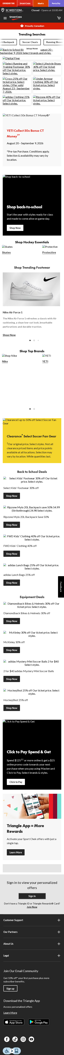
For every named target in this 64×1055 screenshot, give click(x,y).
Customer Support (13, 920)
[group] (31, 304)
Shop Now (15, 227)
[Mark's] (41, 3)
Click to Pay (16, 782)
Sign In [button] (32, 896)
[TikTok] (15, 1039)
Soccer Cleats (30, 42)
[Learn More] (32, 806)
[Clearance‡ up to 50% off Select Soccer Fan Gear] (32, 423)
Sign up (10, 988)
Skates (6, 252)
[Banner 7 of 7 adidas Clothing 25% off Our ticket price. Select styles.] (17, 103)
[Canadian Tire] (8, 3)
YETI (45, 361)
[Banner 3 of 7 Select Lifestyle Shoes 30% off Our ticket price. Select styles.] (47, 70)
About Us (8, 943)
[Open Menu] (5, 18)
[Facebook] (7, 1039)
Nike (5, 361)
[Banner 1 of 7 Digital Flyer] (11, 58)
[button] (30, 340)
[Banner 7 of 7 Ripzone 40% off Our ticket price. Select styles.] (47, 103)
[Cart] (58, 18)
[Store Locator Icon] (3, 10)
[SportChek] (25, 3)
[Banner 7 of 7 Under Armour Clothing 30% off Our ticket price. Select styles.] (47, 88)
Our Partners (10, 931)
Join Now (32, 906)
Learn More (16, 852)
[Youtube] (31, 1039)
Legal (6, 955)
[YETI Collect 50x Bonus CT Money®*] (32, 119)
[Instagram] (23, 1039)
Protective (49, 252)
